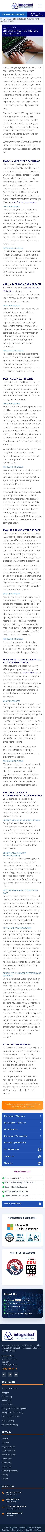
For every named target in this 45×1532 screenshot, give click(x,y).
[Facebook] (4, 1374)
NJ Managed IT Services (15, 1122)
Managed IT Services (10, 1388)
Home (2, 19)
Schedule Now (11, 1516)
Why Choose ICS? (8, 1446)
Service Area (6, 1467)
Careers (5, 1479)
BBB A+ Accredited (8, 1454)
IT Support (6, 1392)
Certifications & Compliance (22, 1218)
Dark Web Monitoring (10, 1424)
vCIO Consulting (8, 1421)
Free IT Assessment (13, 1203)
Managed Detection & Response (14, 1408)
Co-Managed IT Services (11, 1416)
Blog (9, 19)
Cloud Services (11, 1129)
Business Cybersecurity (15, 1142)
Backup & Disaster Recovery (12, 1412)
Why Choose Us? (22, 1171)
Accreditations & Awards (22, 1253)
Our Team (5, 1442)
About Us (8, 1163)
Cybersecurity (7, 1396)
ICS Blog (5, 1474)
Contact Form (11, 1502)
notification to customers (25, 202)
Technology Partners (10, 1471)
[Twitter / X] (16, 1374)
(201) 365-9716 (9, 1368)
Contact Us (9, 1156)
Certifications (7, 1458)
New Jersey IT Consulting (16, 1136)
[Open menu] (40, 6)
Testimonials (6, 1463)
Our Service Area (11, 1149)
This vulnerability (29, 672)
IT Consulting (6, 1400)
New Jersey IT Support (14, 1116)
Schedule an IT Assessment (14, 14)
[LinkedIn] (10, 1374)
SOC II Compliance (8, 1450)
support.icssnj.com (13, 1509)
